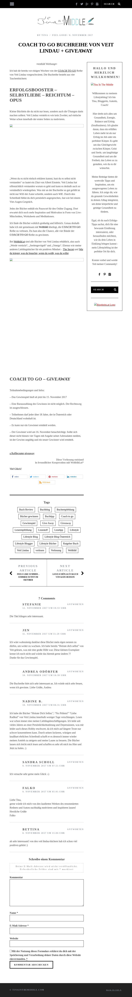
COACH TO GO (67, 70)
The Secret (68, 249)
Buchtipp (49, 516)
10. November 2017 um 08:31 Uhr (44, 705)
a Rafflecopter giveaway (22, 453)
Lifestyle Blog (30, 536)
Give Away (48, 523)
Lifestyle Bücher (47, 543)
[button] (18, 477)
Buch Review (26, 509)
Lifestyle (74, 530)
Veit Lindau (23, 550)
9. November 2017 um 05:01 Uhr (44, 792)
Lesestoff (43, 530)
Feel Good (59, 35)
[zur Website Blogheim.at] (104, 304)
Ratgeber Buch (70, 543)
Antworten (75, 604)
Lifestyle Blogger (24, 543)
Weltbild (72, 550)
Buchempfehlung (65, 509)
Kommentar (16, 877)
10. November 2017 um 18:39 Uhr (44, 675)
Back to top (113, 990)
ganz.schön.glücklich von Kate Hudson (65, 571)
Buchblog (45, 509)
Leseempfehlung (23, 530)
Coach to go (67, 516)
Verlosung (56, 550)
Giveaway (66, 523)
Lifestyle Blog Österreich (57, 536)
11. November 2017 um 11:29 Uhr (44, 634)
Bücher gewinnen (29, 516)
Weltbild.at (19, 241)
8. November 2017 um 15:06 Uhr (44, 833)
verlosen (40, 550)
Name (14, 912)
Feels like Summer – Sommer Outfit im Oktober (28, 572)
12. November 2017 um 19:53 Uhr (44, 608)
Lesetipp (58, 530)
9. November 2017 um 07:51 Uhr (44, 766)
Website (14, 938)
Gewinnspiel (29, 523)
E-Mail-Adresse (19, 925)
